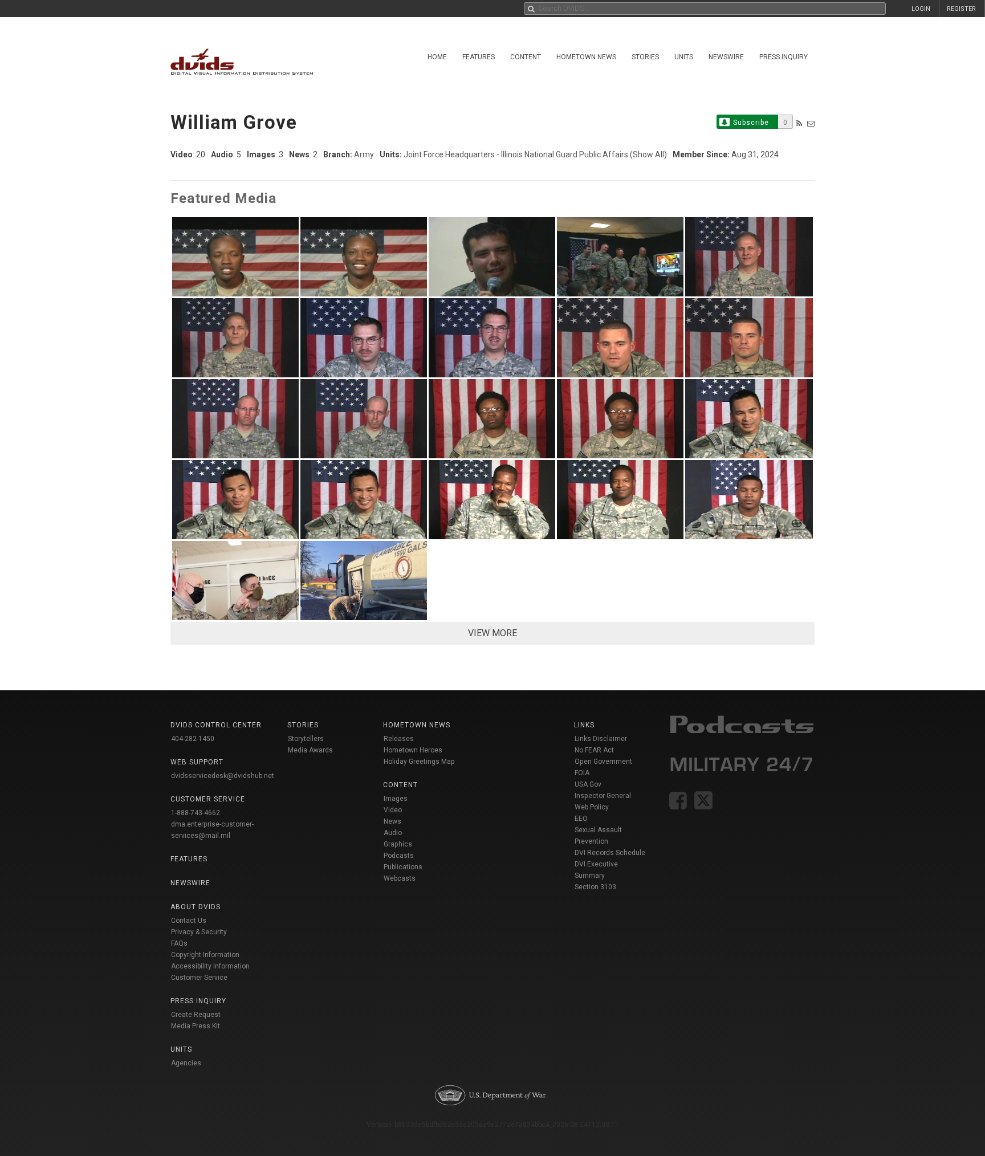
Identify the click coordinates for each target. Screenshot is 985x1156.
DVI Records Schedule (610, 853)
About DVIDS (195, 907)
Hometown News (586, 57)
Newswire (726, 57)
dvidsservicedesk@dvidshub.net (222, 776)
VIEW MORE (492, 633)
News (392, 821)
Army (364, 154)
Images (396, 799)
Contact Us (188, 921)
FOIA (582, 773)
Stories (645, 57)
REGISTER (961, 9)
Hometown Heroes (413, 750)
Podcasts (399, 856)
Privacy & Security (199, 932)
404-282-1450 (192, 739)
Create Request (196, 1015)
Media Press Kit (195, 1026)
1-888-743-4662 (195, 813)
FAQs (179, 943)
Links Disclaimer (601, 739)
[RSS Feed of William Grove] (799, 123)
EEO (581, 819)
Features (478, 57)
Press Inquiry (783, 57)
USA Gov (588, 784)
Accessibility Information (210, 966)
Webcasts (400, 878)
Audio (393, 833)
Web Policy (592, 807)
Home (437, 57)
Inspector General (603, 796)
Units (683, 57)
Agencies (186, 1063)
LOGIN (920, 9)
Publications (403, 867)
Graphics (398, 844)
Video (393, 810)
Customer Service (199, 978)
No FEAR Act (594, 750)
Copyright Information (205, 955)
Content (525, 57)
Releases (399, 739)
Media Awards (310, 750)
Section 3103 (595, 887)
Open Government (603, 762)
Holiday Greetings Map (419, 762)
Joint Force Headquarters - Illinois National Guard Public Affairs (516, 154)
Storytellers (306, 739)
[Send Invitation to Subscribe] (811, 123)
